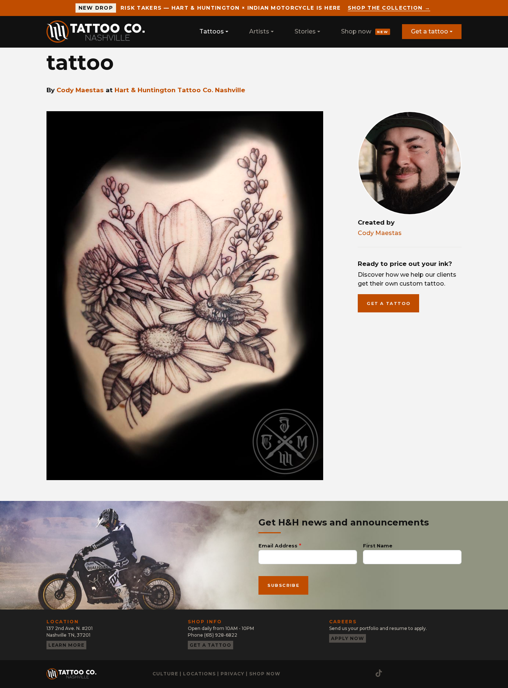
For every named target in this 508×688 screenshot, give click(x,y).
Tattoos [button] (211, 31)
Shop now (364, 31)
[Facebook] (349, 673)
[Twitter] (364, 673)
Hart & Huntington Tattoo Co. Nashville (180, 90)
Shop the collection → (389, 8)
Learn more (66, 645)
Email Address (278, 546)
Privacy (232, 673)
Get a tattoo (429, 31)
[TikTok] (379, 673)
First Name (377, 546)
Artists (259, 31)
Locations (199, 673)
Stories (305, 31)
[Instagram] (334, 673)
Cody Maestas (80, 90)
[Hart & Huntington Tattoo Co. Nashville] (98, 31)
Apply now (347, 638)
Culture (165, 673)
